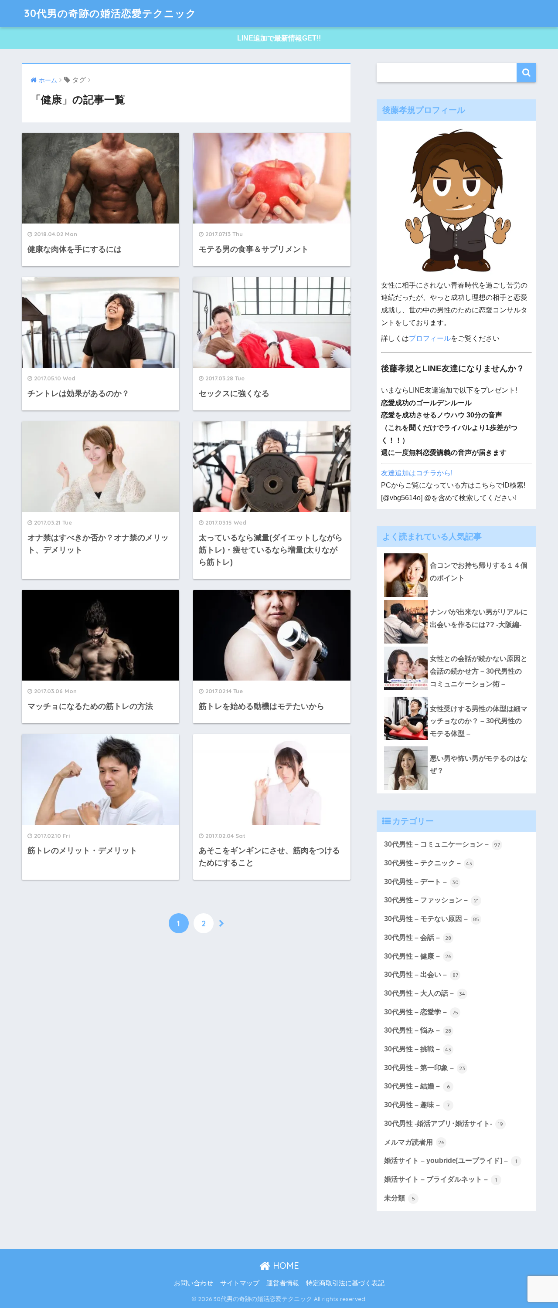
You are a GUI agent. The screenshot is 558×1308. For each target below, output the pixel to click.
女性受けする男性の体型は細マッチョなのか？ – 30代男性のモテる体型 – (478, 721)
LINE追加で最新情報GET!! (279, 38)
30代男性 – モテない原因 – (431, 918)
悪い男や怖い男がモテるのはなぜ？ (478, 765)
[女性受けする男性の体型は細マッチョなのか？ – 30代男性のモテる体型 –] (456, 697)
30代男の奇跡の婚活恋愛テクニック (110, 13)
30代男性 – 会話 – (417, 937)
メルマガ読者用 (414, 1142)
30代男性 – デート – (421, 881)
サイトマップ (239, 1283)
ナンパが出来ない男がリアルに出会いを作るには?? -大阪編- (478, 618)
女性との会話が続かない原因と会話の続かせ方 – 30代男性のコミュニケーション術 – (478, 671)
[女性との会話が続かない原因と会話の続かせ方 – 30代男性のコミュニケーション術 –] (456, 647)
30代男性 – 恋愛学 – (421, 1012)
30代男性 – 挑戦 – (417, 1049)
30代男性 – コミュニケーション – (442, 844)
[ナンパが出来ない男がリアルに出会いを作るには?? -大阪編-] (456, 600)
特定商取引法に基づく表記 (345, 1283)
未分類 (399, 1198)
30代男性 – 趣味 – (416, 1104)
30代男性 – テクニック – (428, 863)
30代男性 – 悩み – (417, 1030)
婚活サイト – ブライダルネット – (440, 1179)
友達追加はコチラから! (417, 473)
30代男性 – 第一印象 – (424, 1067)
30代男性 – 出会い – (421, 974)
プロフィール (430, 338)
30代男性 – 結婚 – (417, 1086)
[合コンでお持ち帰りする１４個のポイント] (456, 553)
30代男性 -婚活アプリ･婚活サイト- (443, 1123)
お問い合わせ (193, 1283)
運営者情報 (282, 1283)
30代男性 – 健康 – (417, 956)
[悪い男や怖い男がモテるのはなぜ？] (456, 746)
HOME (284, 1265)
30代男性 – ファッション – (431, 900)
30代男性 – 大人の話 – (424, 993)
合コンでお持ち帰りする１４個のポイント (478, 572)
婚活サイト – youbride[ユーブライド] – (450, 1160)
